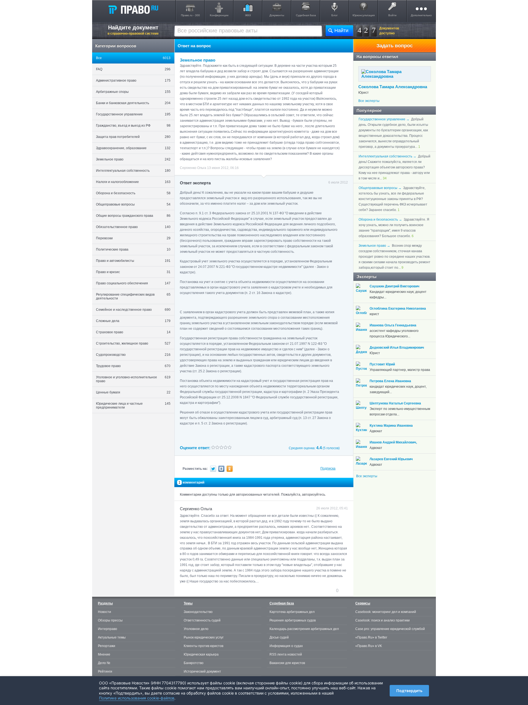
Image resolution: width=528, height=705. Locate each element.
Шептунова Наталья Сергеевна (395, 403)
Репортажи (106, 646)
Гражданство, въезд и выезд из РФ (133, 125)
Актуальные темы (112, 637)
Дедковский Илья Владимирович (397, 347)
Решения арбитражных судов (293, 620)
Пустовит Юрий (382, 364)
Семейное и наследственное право (133, 310)
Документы (277, 15)
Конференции (219, 15)
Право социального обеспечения (133, 283)
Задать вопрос (394, 45)
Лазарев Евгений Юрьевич (391, 459)
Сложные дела (133, 321)
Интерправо (107, 629)
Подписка (328, 468)
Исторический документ (202, 671)
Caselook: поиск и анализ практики (382, 620)
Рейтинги (105, 671)
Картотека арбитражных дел (292, 612)
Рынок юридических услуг (204, 637)
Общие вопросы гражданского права (133, 216)
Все (133, 58)
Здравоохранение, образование (133, 148)
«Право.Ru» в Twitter (371, 637)
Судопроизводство (133, 355)
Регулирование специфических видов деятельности (133, 296)
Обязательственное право (133, 227)
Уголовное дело (196, 629)
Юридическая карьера (201, 654)
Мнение (104, 654)
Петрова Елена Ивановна (390, 381)
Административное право (133, 80)
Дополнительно (421, 15)
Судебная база (306, 15)
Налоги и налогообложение (133, 182)
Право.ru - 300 (190, 15)
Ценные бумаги (133, 392)
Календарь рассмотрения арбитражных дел (304, 629)
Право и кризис (133, 272)
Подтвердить (409, 690)
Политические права (133, 249)
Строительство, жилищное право (133, 343)
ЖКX (248, 15)
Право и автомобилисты (133, 261)
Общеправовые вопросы (133, 204)
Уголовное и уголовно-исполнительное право (133, 379)
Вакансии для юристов (287, 663)
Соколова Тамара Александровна (392, 86)
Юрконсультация (364, 15)
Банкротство (194, 663)
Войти (392, 15)
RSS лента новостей (286, 654)
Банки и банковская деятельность (133, 103)
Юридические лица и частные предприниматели (133, 405)
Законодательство (198, 612)
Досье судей (279, 637)
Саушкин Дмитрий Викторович (394, 286)
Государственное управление (133, 114)
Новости (104, 612)
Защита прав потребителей (133, 137)
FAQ (133, 69)
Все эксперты (369, 101)
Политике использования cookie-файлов (136, 698)
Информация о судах (286, 646)
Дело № (104, 663)
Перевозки (133, 238)
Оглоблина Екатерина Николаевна (398, 308)
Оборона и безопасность (133, 193)
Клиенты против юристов (203, 646)
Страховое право (133, 332)
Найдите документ (133, 29)
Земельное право (133, 159)
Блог (334, 15)
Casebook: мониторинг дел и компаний (385, 612)
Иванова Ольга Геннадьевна (393, 325)
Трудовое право (133, 366)
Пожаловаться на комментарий (207, 590)
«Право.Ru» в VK (368, 646)
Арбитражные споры (133, 92)
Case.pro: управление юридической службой (390, 629)
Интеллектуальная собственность (133, 171)
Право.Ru (133, 9)
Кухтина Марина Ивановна (391, 426)
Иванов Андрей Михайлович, (393, 442)
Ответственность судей (202, 620)
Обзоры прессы (110, 620)
